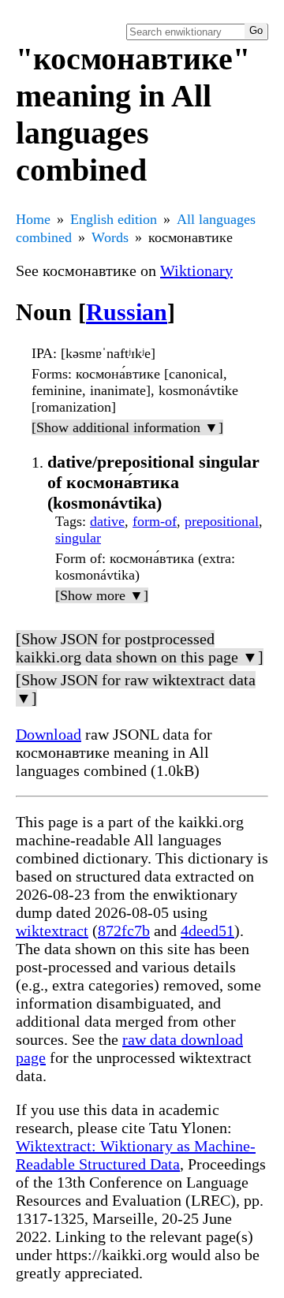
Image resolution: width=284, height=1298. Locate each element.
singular (78, 538)
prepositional (222, 521)
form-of (155, 521)
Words (110, 237)
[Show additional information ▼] (127, 427)
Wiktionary (196, 270)
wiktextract (52, 930)
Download (48, 734)
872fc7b (124, 930)
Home (33, 219)
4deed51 (207, 930)
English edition (113, 219)
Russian (126, 312)
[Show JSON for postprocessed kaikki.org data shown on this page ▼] (139, 648)
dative (107, 521)
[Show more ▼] (101, 595)
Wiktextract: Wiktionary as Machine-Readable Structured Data (136, 1155)
